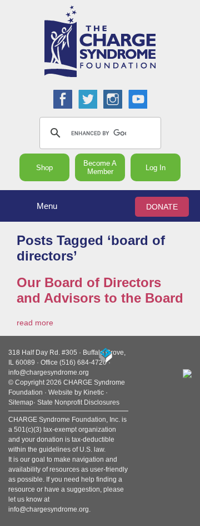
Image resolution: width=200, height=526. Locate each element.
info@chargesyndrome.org (48, 372)
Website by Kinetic (76, 392)
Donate (162, 206)
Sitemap (20, 402)
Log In (156, 168)
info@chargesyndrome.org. (49, 509)
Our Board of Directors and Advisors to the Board (100, 290)
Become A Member (100, 167)
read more (35, 322)
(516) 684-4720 (83, 362)
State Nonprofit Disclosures (78, 402)
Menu (47, 206)
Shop (44, 168)
